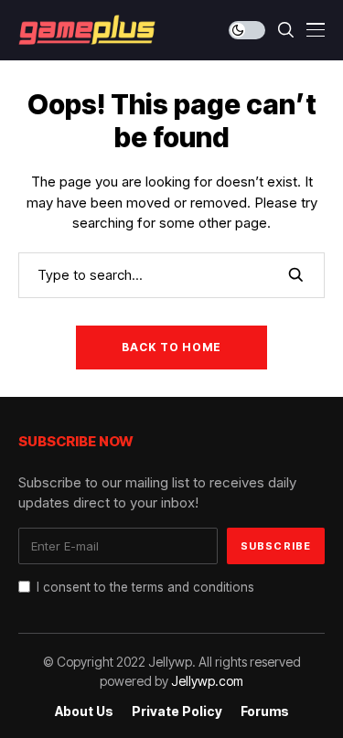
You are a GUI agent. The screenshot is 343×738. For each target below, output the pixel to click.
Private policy (177, 711)
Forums (265, 711)
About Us (84, 711)
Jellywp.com (207, 681)
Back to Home (171, 347)
